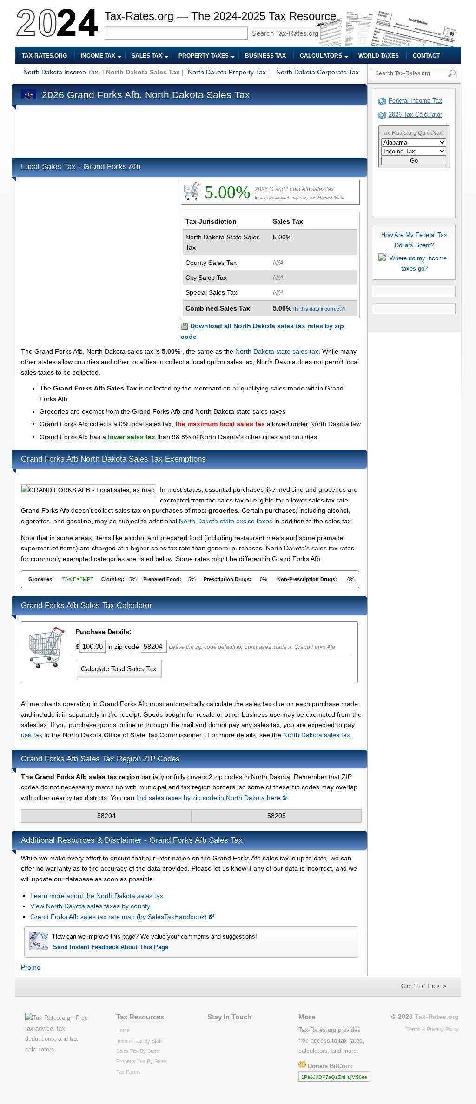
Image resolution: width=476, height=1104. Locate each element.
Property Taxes (203, 56)
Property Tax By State (141, 1061)
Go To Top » (424, 985)
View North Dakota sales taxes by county (90, 906)
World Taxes (378, 56)
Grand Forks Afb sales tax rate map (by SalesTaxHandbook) (119, 916)
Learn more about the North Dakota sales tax (96, 895)
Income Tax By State (139, 1041)
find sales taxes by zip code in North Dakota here (209, 797)
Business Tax (265, 56)
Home (123, 1030)
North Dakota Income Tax (60, 72)
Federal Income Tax (415, 100)
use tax (31, 735)
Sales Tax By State (137, 1051)
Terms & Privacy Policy (432, 1029)
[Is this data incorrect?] (319, 308)
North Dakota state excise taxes (225, 521)
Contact (426, 56)
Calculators (321, 56)
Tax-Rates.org (44, 56)
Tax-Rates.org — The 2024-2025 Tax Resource (220, 16)
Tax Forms (128, 1072)
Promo (30, 967)
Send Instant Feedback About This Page (110, 947)
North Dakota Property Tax (227, 72)
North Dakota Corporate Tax (317, 72)
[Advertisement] (190, 129)
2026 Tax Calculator (415, 114)
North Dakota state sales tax (276, 351)
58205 (276, 816)
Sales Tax (147, 56)
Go (414, 160)
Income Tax (98, 56)
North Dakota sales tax (316, 735)
